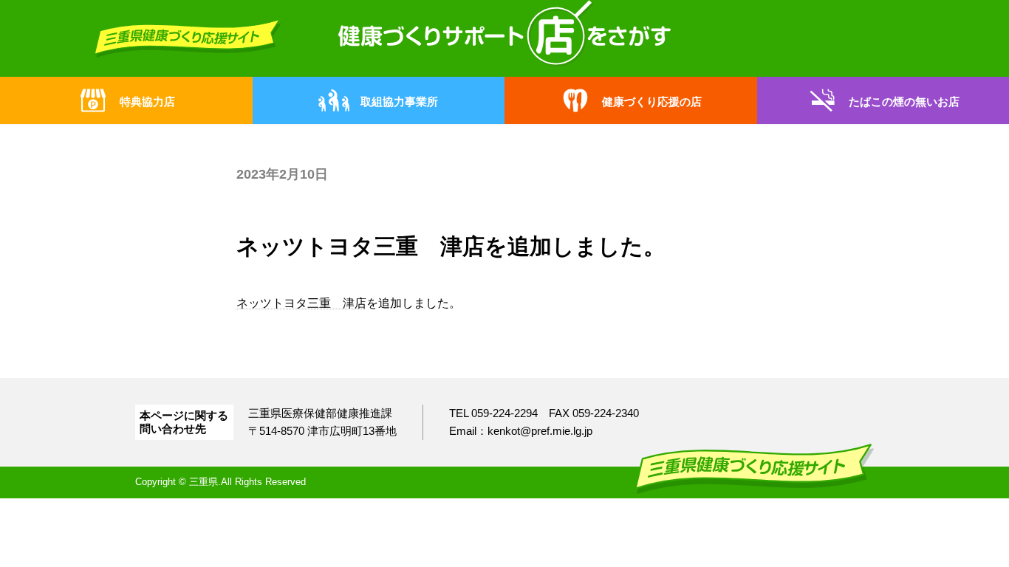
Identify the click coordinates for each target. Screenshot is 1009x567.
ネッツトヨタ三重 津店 (301, 303)
